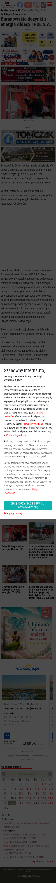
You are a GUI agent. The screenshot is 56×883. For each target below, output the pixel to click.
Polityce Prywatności (33, 423)
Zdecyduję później (13, 513)
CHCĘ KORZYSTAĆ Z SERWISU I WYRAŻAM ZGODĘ (28, 505)
